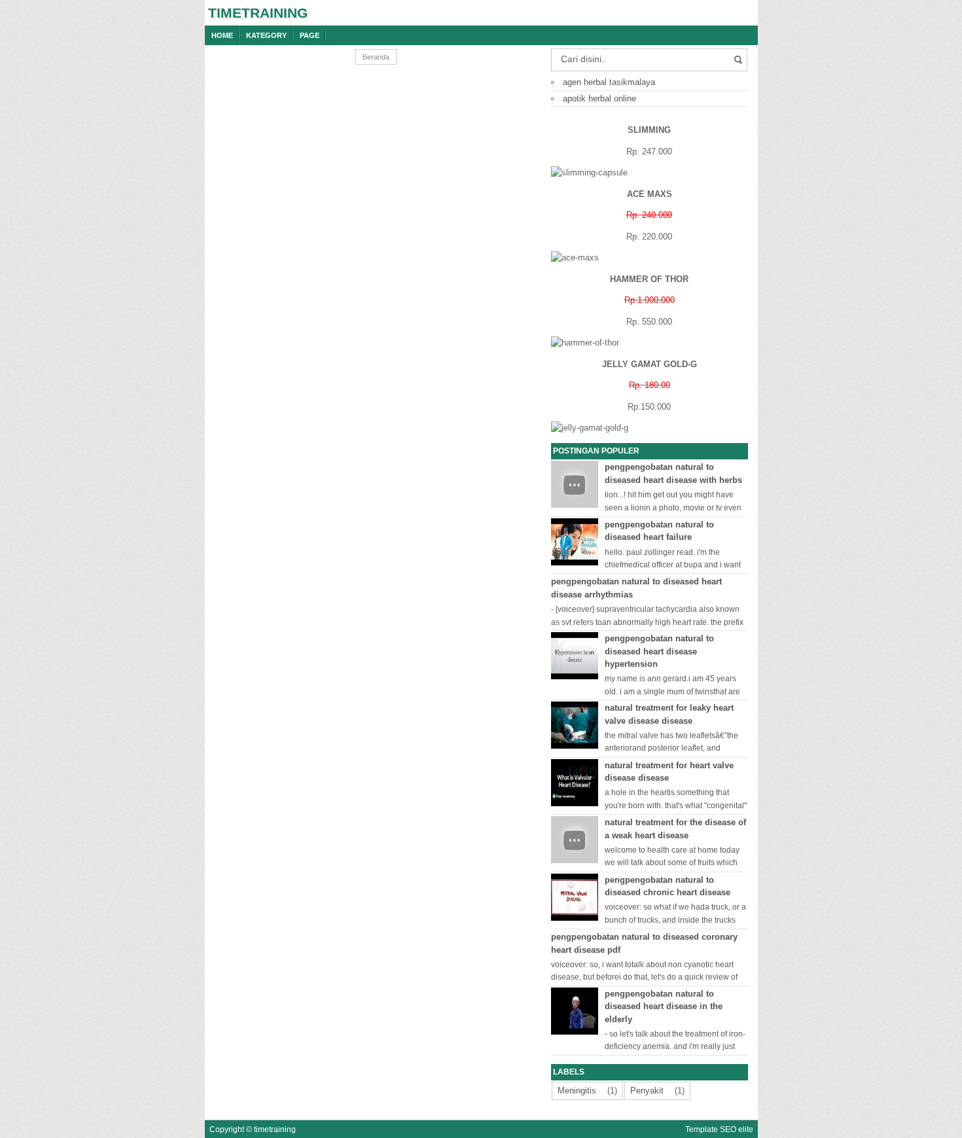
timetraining (258, 12)
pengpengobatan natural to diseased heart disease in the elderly (663, 1006)
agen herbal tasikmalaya (609, 82)
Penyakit (647, 1090)
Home (222, 35)
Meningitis (577, 1090)
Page (309, 35)
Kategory (266, 35)
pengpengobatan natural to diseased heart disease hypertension (659, 651)
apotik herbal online (599, 98)
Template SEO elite (719, 1129)
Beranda (376, 57)
